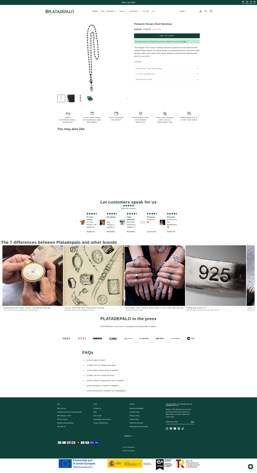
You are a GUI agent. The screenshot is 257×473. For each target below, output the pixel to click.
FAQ (95, 412)
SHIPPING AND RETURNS (149, 68)
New (102, 11)
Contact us (97, 408)
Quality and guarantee (65, 423)
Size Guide (97, 416)
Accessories (134, 11)
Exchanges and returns (102, 419)
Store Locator (62, 419)
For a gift (146, 11)
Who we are (61, 408)
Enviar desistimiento (100, 423)
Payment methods (136, 423)
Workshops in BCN (64, 416)
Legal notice (134, 419)
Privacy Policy (135, 416)
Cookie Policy (135, 412)
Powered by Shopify (128, 450)
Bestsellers (111, 11)
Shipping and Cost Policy (139, 426)
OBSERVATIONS (144, 79)
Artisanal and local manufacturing (69, 412)
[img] (128, 205)
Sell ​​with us (61, 426)
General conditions (137, 408)
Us (153, 11)
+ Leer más (137, 61)
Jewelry (122, 11)
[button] (76, 220)
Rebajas (95, 11)
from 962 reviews (128, 209)
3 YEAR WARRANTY (146, 74)
